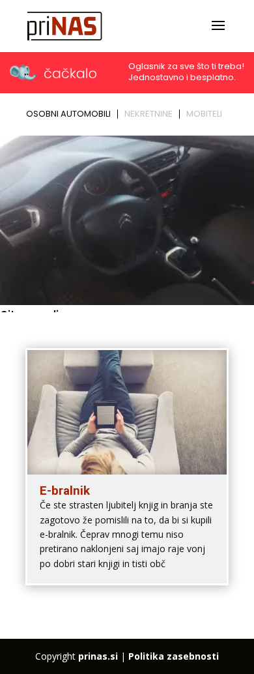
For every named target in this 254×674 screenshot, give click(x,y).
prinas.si (98, 656)
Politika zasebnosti (173, 656)
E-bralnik (65, 490)
